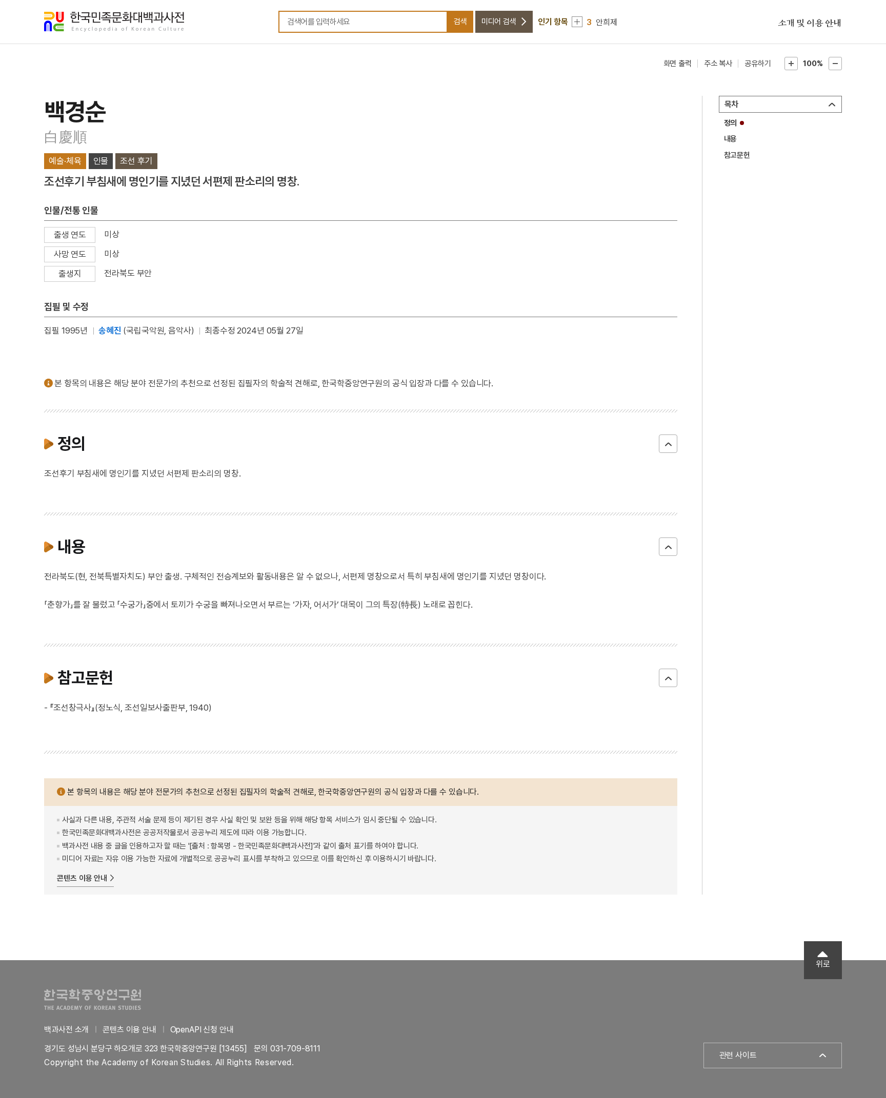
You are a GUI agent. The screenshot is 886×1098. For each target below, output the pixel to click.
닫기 (668, 443)
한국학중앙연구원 (92, 999)
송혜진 (110, 330)
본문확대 (791, 63)
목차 (731, 104)
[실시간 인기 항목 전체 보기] (577, 21)
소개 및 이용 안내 (809, 23)
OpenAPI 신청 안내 (202, 1029)
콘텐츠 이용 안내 (82, 878)
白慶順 (65, 137)
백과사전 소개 (66, 1029)
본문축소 (835, 63)
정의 (730, 123)
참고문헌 (737, 155)
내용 (730, 138)
